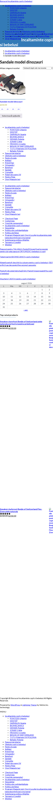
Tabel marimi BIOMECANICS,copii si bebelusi (19, 257)
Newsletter (10, 228)
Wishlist (8, 244)
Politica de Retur (12, 233)
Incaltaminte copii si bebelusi (17, 127)
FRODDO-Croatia (18, 22)
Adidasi (8, 160)
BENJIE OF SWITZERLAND (22, 24)
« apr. (26, 310)
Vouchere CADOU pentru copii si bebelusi (17, 279)
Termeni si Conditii (13, 242)
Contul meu (10, 221)
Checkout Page (11, 218)
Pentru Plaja (10, 177)
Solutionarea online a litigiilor (17, 240)
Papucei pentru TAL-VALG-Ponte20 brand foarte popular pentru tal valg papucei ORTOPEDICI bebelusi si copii (24, 250)
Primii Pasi (9, 162)
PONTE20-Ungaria (18, 8)
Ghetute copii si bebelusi (15, 155)
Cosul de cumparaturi (14, 223)
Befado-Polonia (16, 29)
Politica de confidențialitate (16, 230)
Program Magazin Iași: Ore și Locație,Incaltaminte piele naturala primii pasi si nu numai (28, 236)
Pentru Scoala (11, 158)
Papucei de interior (13, 153)
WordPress (15, 705)
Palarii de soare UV (13, 174)
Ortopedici (9, 165)
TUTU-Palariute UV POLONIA (23, 27)
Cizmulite (9, 172)
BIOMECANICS (17, 15)
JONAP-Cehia (16, 19)
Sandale (8, 170)
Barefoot (9, 167)
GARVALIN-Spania (18, 12)
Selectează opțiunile (11, 116)
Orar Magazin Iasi (12, 179)
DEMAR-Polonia (17, 17)
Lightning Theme (29, 705)
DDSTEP (14, 10)
